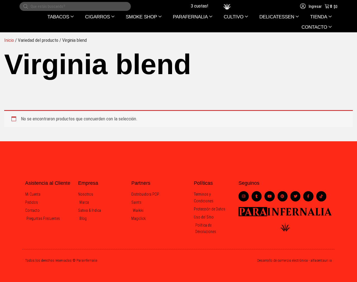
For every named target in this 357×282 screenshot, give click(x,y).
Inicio (9, 40)
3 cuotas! (198, 6)
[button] (60, 16)
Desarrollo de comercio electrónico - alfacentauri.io (294, 260)
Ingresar (315, 6)
